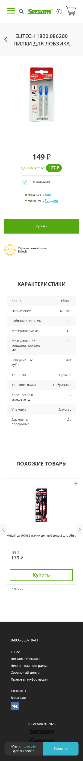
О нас (15, 652)
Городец (51, 200)
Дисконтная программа (29, 665)
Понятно (61, 748)
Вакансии (18, 697)
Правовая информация (29, 679)
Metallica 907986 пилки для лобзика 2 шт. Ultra (41, 535)
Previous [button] (3, 529)
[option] (41, 94)
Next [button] (79, 529)
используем (27, 746)
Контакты (18, 691)
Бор (48, 194)
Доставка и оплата (25, 659)
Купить (41, 226)
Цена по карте (32, 168)
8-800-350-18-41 (24, 640)
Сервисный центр (25, 672)
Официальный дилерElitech (33, 249)
